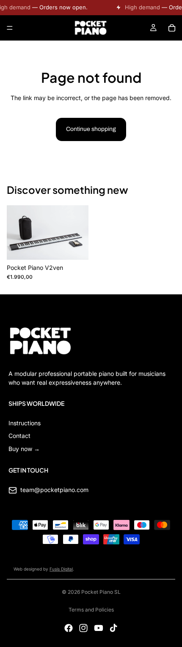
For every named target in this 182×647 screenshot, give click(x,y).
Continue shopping (91, 129)
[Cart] (172, 28)
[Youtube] (99, 628)
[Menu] (9, 28)
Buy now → (24, 448)
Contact (19, 435)
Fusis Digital (61, 568)
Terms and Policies (91, 609)
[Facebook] (68, 628)
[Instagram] (83, 628)
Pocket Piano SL (101, 592)
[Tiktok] (113, 628)
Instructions (24, 423)
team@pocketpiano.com (54, 489)
